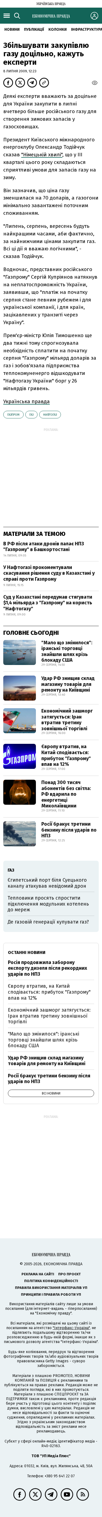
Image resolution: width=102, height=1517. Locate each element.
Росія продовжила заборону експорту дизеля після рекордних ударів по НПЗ (47, 968)
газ (31, 414)
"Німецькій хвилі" (41, 154)
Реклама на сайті (37, 1274)
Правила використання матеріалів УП (51, 1288)
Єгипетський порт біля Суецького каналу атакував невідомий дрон (47, 883)
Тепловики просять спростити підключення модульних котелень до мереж (48, 904)
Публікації (34, 29)
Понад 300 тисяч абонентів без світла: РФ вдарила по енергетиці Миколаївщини (66, 794)
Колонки (57, 29)
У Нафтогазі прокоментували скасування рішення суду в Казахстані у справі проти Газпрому (49, 573)
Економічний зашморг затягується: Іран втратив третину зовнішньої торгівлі (67, 720)
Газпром (13, 414)
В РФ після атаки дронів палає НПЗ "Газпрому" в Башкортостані (43, 547)
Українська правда (26, 401)
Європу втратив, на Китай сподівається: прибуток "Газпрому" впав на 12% (66, 755)
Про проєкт (69, 1274)
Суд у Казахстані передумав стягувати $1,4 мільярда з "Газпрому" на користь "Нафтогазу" (47, 603)
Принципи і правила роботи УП (51, 1294)
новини (12, 29)
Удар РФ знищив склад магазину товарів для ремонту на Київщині (68, 684)
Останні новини (26, 952)
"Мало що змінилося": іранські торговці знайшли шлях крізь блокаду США (66, 651)
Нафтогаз (50, 414)
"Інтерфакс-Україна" (71, 1328)
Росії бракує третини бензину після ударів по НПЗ (69, 830)
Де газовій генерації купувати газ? (48, 922)
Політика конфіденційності (51, 1281)
